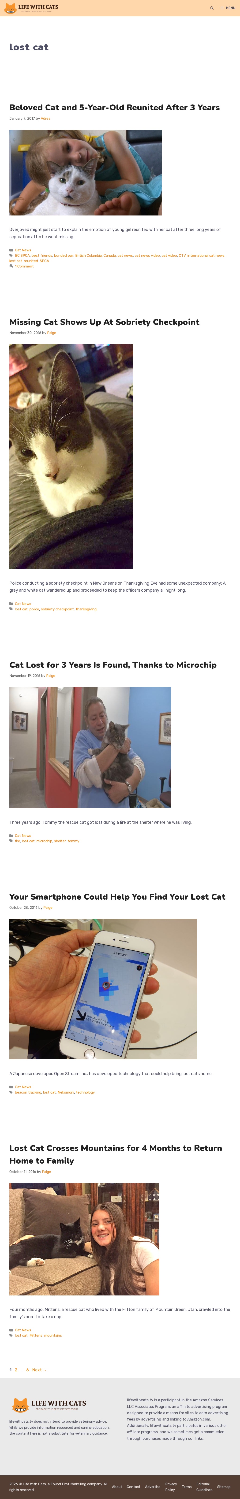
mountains (53, 1335)
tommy (73, 841)
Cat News (23, 250)
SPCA (44, 261)
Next (39, 1370)
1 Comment (24, 266)
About (117, 1487)
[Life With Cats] (31, 8)
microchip (44, 841)
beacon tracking (28, 1092)
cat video (169, 255)
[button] (212, 8)
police (34, 609)
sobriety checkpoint (57, 609)
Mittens (36, 1335)
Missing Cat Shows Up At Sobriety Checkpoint (104, 322)
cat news (125, 255)
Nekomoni (66, 1092)
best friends (42, 255)
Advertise (153, 1487)
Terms (187, 1487)
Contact (133, 1487)
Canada (110, 255)
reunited (31, 261)
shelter (60, 841)
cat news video (147, 255)
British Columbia (88, 255)
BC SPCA (22, 255)
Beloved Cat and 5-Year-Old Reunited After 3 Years (114, 107)
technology (85, 1092)
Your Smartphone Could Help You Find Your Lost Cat (117, 897)
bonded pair (63, 255)
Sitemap (224, 1487)
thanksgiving (86, 609)
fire (17, 841)
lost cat (15, 261)
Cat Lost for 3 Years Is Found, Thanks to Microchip (113, 665)
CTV (182, 255)
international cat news (206, 255)
